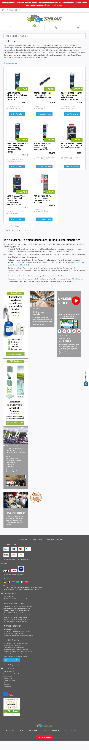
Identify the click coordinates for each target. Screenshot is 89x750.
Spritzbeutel (23, 617)
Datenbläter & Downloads (13, 460)
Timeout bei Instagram (12, 470)
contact (10, 589)
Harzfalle (16, 615)
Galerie (33, 539)
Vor (36, 230)
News (41, 539)
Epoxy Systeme (25, 608)
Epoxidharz (6, 606)
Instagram (73, 346)
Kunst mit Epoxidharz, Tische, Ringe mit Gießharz (17, 652)
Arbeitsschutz (7, 619)
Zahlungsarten (23, 559)
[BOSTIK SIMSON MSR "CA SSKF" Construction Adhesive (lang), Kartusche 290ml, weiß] (44, 131)
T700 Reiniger (75, 279)
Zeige (13, 231)
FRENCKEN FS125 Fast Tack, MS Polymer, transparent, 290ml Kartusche (43, 199)
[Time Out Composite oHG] (44, 725)
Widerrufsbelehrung (9, 680)
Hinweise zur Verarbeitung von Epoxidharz (15, 643)
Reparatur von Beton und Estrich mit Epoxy (15, 649)
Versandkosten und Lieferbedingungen (14, 674)
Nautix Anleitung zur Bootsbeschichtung (15, 656)
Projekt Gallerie (10, 462)
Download (23, 539)
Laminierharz (22, 606)
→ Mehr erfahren (57, 5)
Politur (19, 610)
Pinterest (62, 350)
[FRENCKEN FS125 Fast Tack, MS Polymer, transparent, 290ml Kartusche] (44, 183)
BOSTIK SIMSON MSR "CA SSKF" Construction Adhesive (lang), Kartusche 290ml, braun (71, 96)
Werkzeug (6, 621)
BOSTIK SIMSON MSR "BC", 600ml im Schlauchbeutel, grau (43, 95)
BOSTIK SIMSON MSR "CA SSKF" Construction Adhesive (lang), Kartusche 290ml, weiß (44, 146)
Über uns (8, 456)
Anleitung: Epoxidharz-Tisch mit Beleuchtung (16, 654)
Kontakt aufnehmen (38, 324)
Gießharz (6, 608)
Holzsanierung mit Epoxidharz (12, 645)
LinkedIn (73, 348)
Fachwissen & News (12, 458)
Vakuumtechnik (8, 615)
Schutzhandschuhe (17, 619)
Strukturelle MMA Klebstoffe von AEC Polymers (17, 631)
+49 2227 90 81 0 (12, 10)
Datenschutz (7, 686)
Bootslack (6, 610)
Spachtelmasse (25, 610)
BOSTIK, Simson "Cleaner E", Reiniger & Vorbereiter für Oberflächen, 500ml (71, 145)
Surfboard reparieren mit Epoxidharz (13, 647)
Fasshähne (18, 621)
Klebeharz (29, 606)
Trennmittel (19, 613)
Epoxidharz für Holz (15, 608)
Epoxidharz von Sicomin (10, 629)
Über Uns (50, 539)
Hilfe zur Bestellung (9, 672)
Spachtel (24, 621)
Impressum (6, 684)
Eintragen (8, 524)
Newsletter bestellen (15, 512)
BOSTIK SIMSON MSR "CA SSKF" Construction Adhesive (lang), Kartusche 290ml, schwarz (17, 147)
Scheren (12, 621)
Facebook (62, 348)
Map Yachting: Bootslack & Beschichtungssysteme (18, 635)
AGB (4, 682)
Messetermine (10, 464)
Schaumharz (14, 606)
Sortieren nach (7, 226)
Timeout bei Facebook (12, 472)
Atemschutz (26, 619)
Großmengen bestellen (38, 313)
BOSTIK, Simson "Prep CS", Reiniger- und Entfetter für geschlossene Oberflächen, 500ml (15, 200)
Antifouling (13, 610)
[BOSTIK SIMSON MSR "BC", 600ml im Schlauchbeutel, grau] (44, 80)
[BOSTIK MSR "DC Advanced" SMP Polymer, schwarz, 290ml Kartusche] (17, 80)
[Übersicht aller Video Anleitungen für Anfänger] (16, 481)
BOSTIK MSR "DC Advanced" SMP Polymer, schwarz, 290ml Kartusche (16, 96)
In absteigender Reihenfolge (32, 226)
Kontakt (8, 468)
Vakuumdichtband (24, 615)
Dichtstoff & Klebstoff (18, 35)
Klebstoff (6, 613)
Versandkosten (10, 466)
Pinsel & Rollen (8, 617)
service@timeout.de (66, 731)
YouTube (67, 348)
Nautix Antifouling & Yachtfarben (13, 633)
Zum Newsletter (13, 660)
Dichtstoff (12, 613)
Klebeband (16, 617)
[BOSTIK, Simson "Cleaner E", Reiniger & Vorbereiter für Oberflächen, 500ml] (72, 131)
